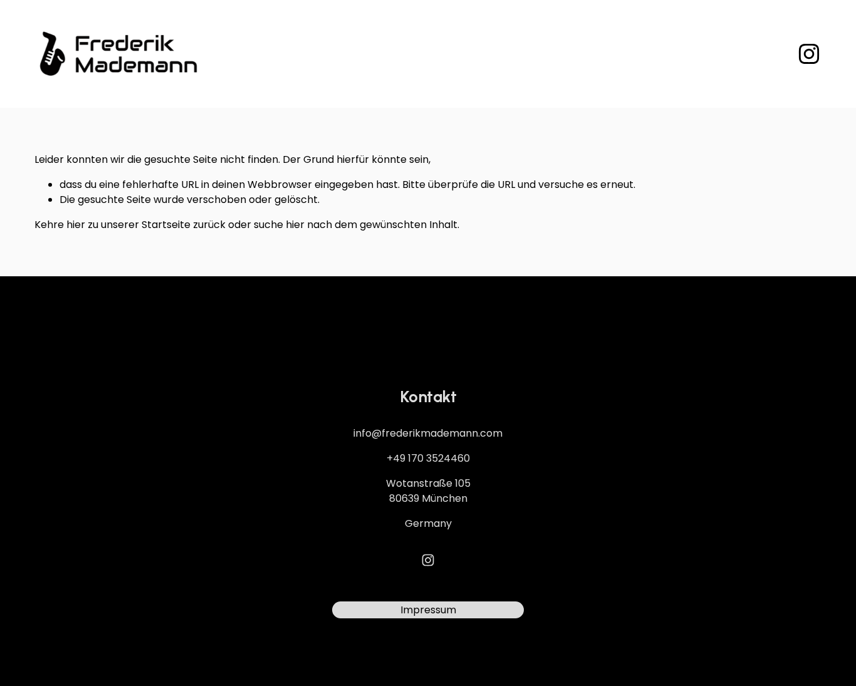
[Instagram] (809, 53)
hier (75, 224)
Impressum (428, 610)
